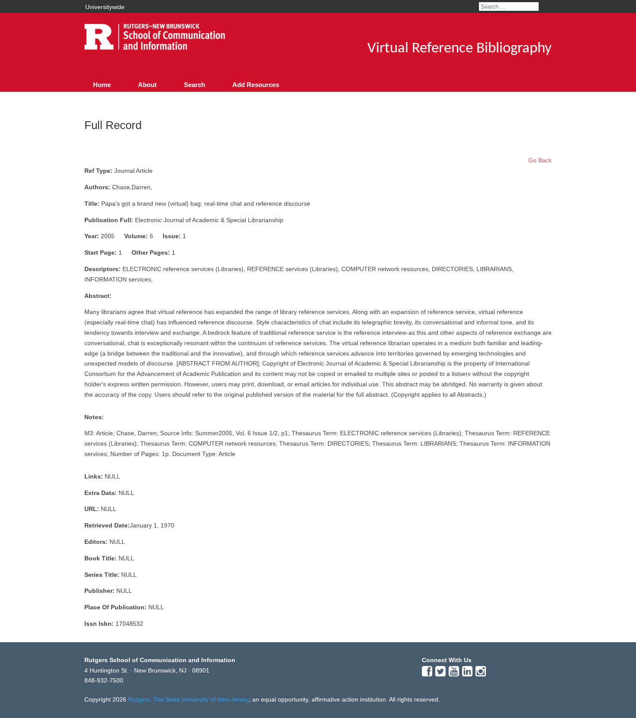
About (147, 84)
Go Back (540, 160)
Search (194, 84)
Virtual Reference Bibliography (459, 48)
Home (102, 84)
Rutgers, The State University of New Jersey (188, 699)
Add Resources (255, 84)
